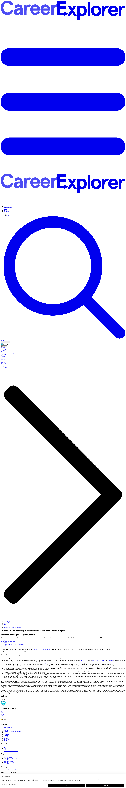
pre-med (83, 660)
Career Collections (8, 757)
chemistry (98, 660)
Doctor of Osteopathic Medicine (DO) (39, 663)
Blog (7, 215)
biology (93, 660)
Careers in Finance (8, 759)
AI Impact (6, 730)
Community (6, 211)
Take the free (42, 649)
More (5, 213)
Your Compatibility (8, 727)
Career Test (6, 206)
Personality (6, 738)
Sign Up (5, 749)
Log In (2, 340)
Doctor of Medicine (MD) (23, 663)
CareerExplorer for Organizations (11, 770)
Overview (6, 729)
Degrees (5, 210)
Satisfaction (6, 736)
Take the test (5, 342)
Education (6, 735)
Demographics (7, 739)
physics (102, 660)
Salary (5, 733)
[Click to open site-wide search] (64, 338)
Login (5, 748)
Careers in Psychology (9, 762)
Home (5, 205)
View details (3, 346)
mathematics (110, 660)
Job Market (6, 734)
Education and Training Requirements (12, 731)
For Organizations (8, 207)
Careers (5, 209)
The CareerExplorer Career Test (11, 751)
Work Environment (8, 740)
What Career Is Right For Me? (11, 758)
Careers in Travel (7, 763)
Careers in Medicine (8, 761)
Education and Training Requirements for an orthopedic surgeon (33, 630)
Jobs (7, 214)
